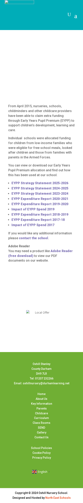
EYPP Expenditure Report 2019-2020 (39, 204)
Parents (41, 408)
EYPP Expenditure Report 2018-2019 (39, 214)
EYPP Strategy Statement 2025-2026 (39, 183)
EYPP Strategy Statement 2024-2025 (39, 188)
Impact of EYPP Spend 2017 (33, 225)
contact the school (33, 238)
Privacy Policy (41, 457)
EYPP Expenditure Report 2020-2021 (39, 199)
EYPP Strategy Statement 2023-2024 (39, 193)
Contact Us (41, 437)
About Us (41, 398)
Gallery (41, 432)
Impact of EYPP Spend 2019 (32, 209)
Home (41, 394)
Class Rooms (41, 422)
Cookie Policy (41, 452)
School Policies (41, 448)
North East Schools (58, 497)
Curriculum (41, 418)
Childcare (41, 413)
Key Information (41, 403)
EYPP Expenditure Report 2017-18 (38, 220)
